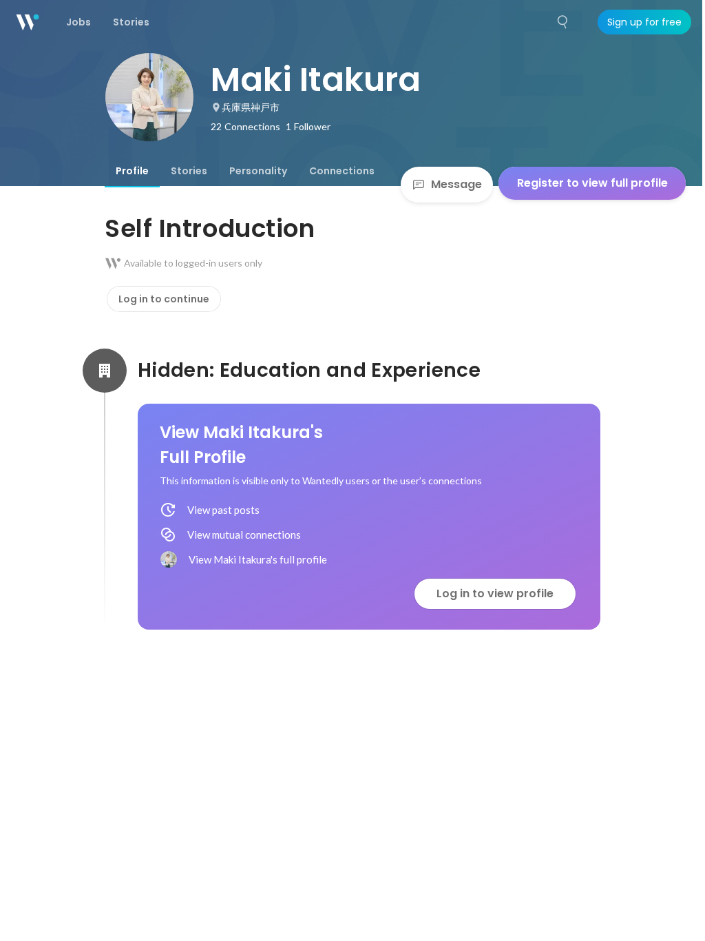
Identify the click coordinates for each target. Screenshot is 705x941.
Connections (342, 171)
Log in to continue (163, 299)
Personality (258, 171)
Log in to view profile (495, 593)
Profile (132, 171)
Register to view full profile (592, 183)
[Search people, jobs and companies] (563, 22)
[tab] (132, 170)
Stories (189, 171)
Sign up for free (644, 22)
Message (456, 184)
